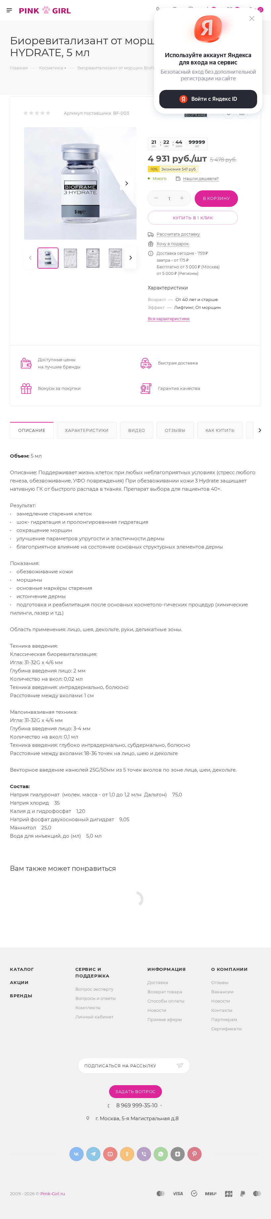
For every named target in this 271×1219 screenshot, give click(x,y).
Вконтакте (76, 1154)
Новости (156, 1010)
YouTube (110, 1154)
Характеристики (86, 430)
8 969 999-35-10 (137, 1105)
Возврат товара (164, 991)
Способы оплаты (165, 1001)
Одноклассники (127, 1154)
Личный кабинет (94, 1016)
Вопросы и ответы (95, 998)
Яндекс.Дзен (178, 1154)
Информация (166, 969)
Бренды (21, 995)
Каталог (22, 969)
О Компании (229, 969)
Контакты (221, 1010)
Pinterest (194, 1154)
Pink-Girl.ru (52, 1193)
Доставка (157, 982)
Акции (19, 982)
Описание (31, 430)
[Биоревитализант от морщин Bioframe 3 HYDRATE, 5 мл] (80, 183)
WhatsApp (161, 1154)
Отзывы (175, 430)
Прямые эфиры (164, 1019)
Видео (136, 430)
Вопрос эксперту (94, 989)
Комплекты (87, 1007)
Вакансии (222, 991)
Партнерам (224, 1019)
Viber (144, 1154)
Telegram (93, 1154)
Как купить (220, 430)
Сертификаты (226, 1028)
